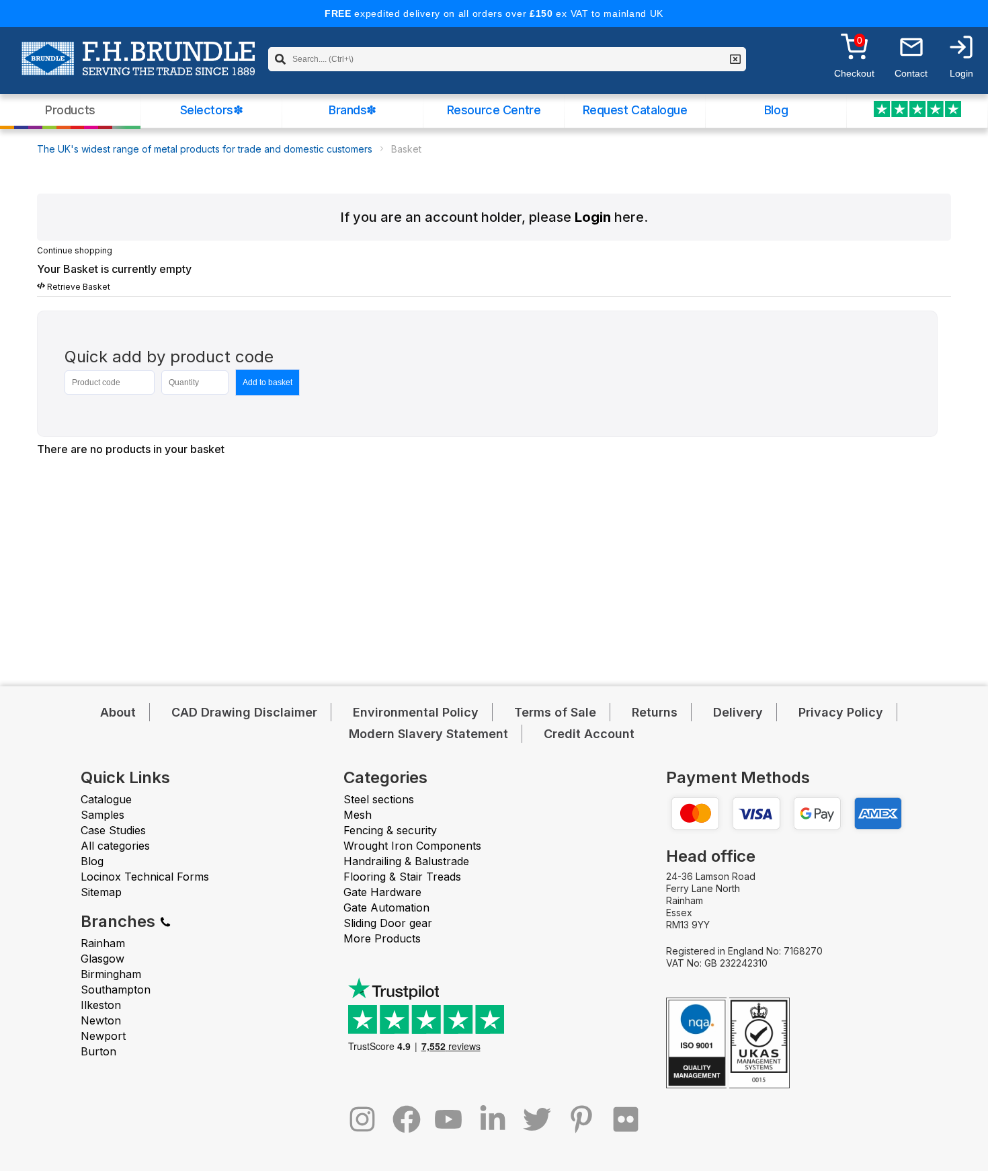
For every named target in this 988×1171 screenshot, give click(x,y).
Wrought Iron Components (412, 845)
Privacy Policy (840, 712)
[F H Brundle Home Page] (138, 68)
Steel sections (378, 799)
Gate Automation (386, 907)
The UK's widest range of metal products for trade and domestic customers (204, 149)
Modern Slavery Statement (428, 734)
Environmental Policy (416, 712)
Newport (103, 1036)
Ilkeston (101, 1005)
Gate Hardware (382, 892)
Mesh (357, 814)
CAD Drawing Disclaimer (244, 712)
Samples (102, 814)
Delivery (738, 712)
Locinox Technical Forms (145, 876)
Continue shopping (74, 250)
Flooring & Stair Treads (402, 876)
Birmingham (111, 974)
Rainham (103, 943)
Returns (654, 712)
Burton (98, 1051)
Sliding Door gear (387, 923)
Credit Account (589, 734)
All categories (115, 845)
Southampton (116, 989)
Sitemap (101, 892)
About (118, 712)
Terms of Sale (555, 712)
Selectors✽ (211, 110)
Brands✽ (352, 110)
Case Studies (113, 830)
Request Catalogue (635, 110)
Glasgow (102, 958)
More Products (382, 938)
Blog (776, 110)
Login (593, 217)
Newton (101, 1020)
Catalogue (106, 799)
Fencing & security (390, 830)
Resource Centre (494, 110)
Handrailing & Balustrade (406, 861)
